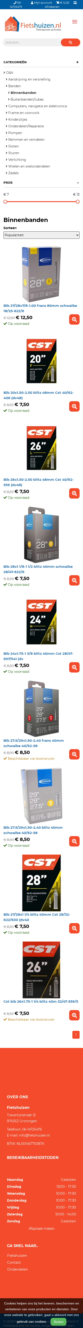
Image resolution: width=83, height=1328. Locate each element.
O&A (9, 73)
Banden (14, 86)
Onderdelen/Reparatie (25, 126)
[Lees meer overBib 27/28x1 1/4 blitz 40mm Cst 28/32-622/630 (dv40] (74, 928)
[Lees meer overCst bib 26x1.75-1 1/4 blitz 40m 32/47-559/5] (74, 1015)
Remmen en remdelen (25, 140)
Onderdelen (17, 1269)
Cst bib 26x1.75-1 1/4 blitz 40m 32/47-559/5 (40, 1001)
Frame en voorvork (23, 113)
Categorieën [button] (41, 62)
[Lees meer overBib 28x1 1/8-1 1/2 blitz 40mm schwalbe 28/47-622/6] (74, 580)
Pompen (14, 133)
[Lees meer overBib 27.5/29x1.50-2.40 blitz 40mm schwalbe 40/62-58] (74, 841)
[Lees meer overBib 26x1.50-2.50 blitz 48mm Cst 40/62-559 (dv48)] (74, 493)
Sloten (13, 146)
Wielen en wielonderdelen (28, 166)
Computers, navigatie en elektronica (37, 106)
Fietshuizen (17, 1255)
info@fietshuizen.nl (34, 1135)
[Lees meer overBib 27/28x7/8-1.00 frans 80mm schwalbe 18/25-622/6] (74, 319)
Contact (14, 1262)
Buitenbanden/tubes (27, 99)
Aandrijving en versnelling (28, 79)
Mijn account (43, 2)
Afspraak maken (42, 1228)
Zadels (13, 173)
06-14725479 (32, 1129)
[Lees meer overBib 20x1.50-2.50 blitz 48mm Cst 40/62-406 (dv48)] (74, 406)
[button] (70, 42)
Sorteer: (10, 228)
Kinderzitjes (17, 119)
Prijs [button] (41, 182)
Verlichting (16, 160)
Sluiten (58, 1322)
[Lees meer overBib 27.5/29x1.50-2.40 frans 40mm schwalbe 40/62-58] (74, 754)
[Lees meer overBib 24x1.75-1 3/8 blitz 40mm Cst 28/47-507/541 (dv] (74, 667)
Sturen (13, 153)
